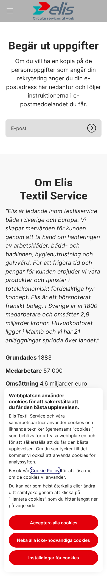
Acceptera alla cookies (53, 522)
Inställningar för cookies (53, 557)
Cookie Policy (45, 470)
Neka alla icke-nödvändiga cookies (53, 540)
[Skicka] (94, 128)
